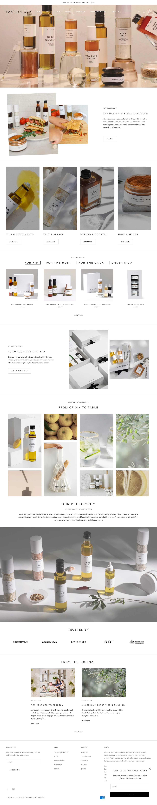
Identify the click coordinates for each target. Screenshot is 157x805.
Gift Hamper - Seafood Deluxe (97, 304)
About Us (84, 760)
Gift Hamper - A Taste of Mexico (60, 304)
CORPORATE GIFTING (98, 11)
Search (56, 768)
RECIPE (110, 138)
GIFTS (58, 11)
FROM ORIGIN (87, 700)
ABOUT (68, 11)
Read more (35, 723)
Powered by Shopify (36, 797)
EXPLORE (13, 241)
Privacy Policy (59, 760)
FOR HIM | (33, 262)
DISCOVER (143, 52)
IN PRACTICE (36, 700)
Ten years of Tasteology (47, 705)
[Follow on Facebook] (7, 789)
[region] (78, 46)
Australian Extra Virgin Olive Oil (103, 705)
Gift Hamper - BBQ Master (22, 304)
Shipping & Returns (61, 752)
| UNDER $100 (120, 262)
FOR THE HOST (58, 262)
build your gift (20, 371)
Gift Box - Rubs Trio (135, 304)
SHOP (48, 11)
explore (51, 241)
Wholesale (58, 764)
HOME (39, 11)
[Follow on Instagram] (13, 789)
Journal (83, 768)
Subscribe (130, 794)
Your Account (86, 756)
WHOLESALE (80, 11)
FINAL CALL (116, 11)
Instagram (84, 752)
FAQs (56, 756)
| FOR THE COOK (90, 262)
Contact (84, 764)
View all (78, 315)
